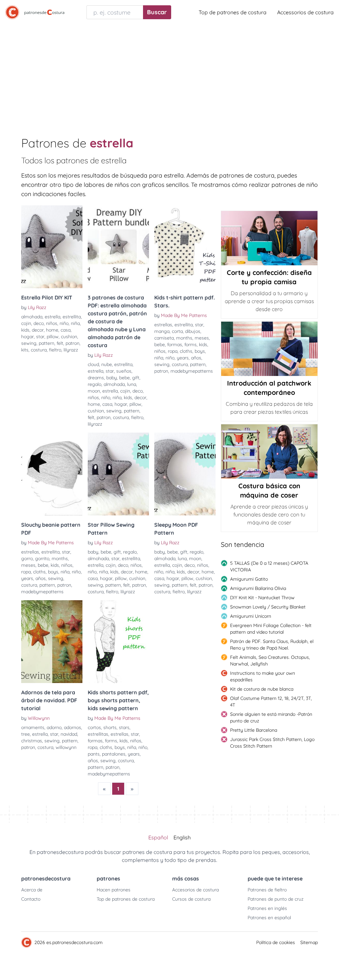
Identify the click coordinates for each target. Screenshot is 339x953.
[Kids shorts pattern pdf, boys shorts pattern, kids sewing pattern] (118, 641)
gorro (27, 558)
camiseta (164, 338)
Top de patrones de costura (232, 12)
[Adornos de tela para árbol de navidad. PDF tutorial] (51, 641)
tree (25, 734)
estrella (52, 317)
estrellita (72, 317)
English (182, 837)
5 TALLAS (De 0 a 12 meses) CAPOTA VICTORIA (269, 566)
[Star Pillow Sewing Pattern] (118, 474)
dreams (96, 378)
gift (135, 378)
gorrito (42, 558)
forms (190, 344)
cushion (69, 337)
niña (75, 323)
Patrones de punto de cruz (276, 899)
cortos (94, 727)
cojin (26, 323)
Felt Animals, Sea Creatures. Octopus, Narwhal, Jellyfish (270, 660)
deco (38, 323)
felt (60, 343)
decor (38, 330)
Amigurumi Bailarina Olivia (258, 588)
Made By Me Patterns (184, 315)
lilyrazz (71, 350)
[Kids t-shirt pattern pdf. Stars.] (185, 246)
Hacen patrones (113, 890)
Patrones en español (269, 918)
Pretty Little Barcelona (253, 730)
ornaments (32, 727)
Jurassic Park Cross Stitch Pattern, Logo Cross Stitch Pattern (272, 742)
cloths (186, 351)
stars (124, 727)
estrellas (163, 325)
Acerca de (31, 890)
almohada (31, 317)
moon (94, 391)
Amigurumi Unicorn (250, 616)
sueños (123, 371)
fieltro (55, 350)
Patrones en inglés (267, 908)
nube (106, 364)
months (184, 338)
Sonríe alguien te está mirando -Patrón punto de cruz (271, 717)
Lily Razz (37, 307)
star (40, 337)
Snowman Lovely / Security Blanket (268, 607)
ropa (172, 351)
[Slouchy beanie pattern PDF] (51, 474)
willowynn (66, 747)
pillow (53, 337)
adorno (54, 727)
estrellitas (98, 734)
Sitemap (309, 942)
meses (202, 338)
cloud (93, 364)
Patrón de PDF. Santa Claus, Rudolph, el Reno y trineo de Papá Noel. (272, 644)
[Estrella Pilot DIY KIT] (51, 246)
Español (158, 837)
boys (200, 351)
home (52, 330)
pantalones (113, 754)
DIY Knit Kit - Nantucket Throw (262, 598)
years (183, 358)
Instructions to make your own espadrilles (262, 676)
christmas (31, 741)
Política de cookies (275, 942)
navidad (69, 734)
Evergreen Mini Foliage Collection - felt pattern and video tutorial (271, 628)
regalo (94, 384)
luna (131, 384)
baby (111, 378)
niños (51, 323)
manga (162, 331)
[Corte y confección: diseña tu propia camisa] (269, 238)
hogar (27, 337)
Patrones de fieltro (267, 890)
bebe (124, 378)
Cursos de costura (191, 899)
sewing (28, 343)
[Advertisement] (169, 74)
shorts (110, 727)
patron (72, 343)
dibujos (192, 331)
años (196, 358)
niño (64, 323)
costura (39, 350)
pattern (46, 343)
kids (25, 330)
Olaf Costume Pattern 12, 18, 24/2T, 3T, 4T (271, 701)
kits (24, 350)
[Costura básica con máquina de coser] (269, 451)
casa (66, 330)
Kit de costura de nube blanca (261, 689)
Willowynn (39, 718)
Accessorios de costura (305, 12)
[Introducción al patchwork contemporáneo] (269, 349)
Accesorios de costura (195, 890)
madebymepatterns (191, 371)
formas (174, 344)
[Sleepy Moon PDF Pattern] (185, 474)
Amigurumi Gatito (249, 579)
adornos (72, 727)
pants (94, 754)
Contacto (30, 899)
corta (177, 331)
